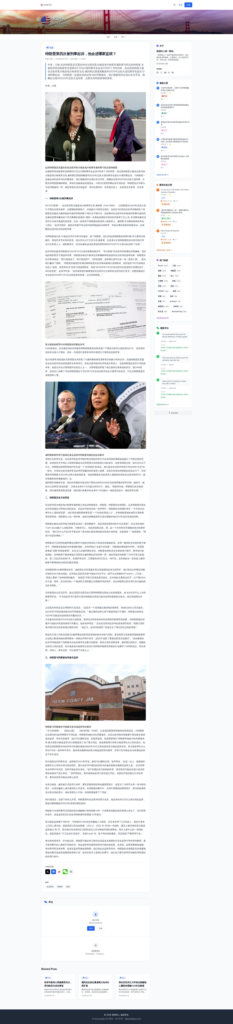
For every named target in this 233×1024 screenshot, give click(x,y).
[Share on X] (47, 871)
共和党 (178, 306)
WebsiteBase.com (133, 1018)
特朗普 (59, 887)
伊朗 (162, 286)
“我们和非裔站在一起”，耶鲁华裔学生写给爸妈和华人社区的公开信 (175, 211)
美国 (162, 271)
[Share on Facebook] (53, 871)
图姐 (162, 276)
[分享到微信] (65, 871)
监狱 (68, 887)
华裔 (161, 296)
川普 (176, 266)
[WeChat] (172, 72)
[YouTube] (165, 72)
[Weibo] (169, 72)
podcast (175, 301)
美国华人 (163, 306)
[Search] (174, 5)
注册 (188, 5)
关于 (123, 37)
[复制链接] (71, 871)
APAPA (163, 291)
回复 (164, 350)
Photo (163, 266)
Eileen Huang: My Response (170, 230)
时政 (176, 281)
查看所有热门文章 (163, 250)
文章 (115, 37)
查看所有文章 (161, 175)
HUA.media (100, 1018)
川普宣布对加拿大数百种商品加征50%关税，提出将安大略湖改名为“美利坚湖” (175, 141)
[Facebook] (157, 72)
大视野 (163, 281)
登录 (181, 5)
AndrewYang (179, 311)
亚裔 (161, 301)
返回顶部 (174, 413)
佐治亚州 (50, 887)
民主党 (162, 311)
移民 (176, 291)
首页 (108, 37)
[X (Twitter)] (161, 72)
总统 (174, 286)
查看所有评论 (161, 404)
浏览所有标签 (161, 318)
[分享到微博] (59, 871)
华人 (175, 276)
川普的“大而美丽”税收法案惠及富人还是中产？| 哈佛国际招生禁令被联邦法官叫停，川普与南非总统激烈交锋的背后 (175, 348)
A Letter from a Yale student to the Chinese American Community (175, 190)
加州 (173, 296)
